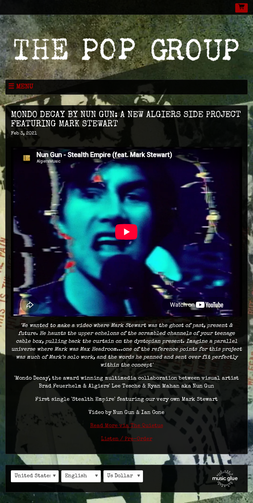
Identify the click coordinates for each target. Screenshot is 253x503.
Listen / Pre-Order (126, 439)
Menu (25, 86)
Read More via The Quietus (126, 426)
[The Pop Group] (126, 48)
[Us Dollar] (123, 476)
